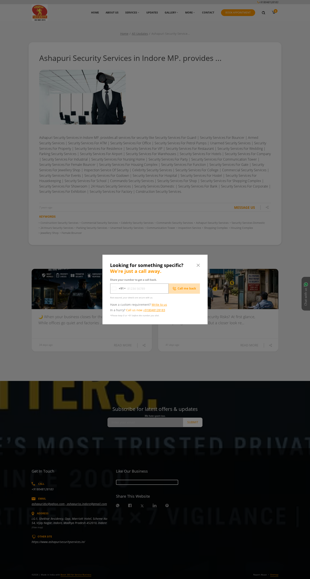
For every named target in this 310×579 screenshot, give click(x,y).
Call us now (145, 310)
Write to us (159, 305)
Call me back (187, 288)
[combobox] (117, 289)
